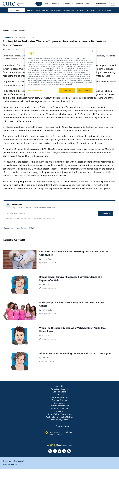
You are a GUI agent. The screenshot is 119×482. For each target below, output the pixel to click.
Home (5, 30)
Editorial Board (59, 391)
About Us (59, 386)
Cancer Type (15, 10)
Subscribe (104, 213)
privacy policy (49, 218)
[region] (60, 72)
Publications (101, 10)
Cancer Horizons (68, 10)
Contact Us (59, 394)
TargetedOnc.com (59, 400)
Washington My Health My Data (59, 417)
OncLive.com (59, 403)
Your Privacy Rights (59, 419)
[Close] (92, 51)
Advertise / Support (59, 389)
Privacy (59, 411)
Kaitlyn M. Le (47, 310)
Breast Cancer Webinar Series (51, 10)
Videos (109, 10)
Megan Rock (46, 259)
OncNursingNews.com (59, 405)
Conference (14, 30)
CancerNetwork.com (59, 397)
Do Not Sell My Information (60, 414)
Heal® (93, 10)
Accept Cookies (84, 90)
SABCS (31, 228)
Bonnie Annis (47, 335)
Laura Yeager (47, 284)
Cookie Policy (69, 84)
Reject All (67, 90)
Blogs (38, 10)
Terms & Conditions (59, 408)
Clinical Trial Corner (82, 10)
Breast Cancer (20, 228)
